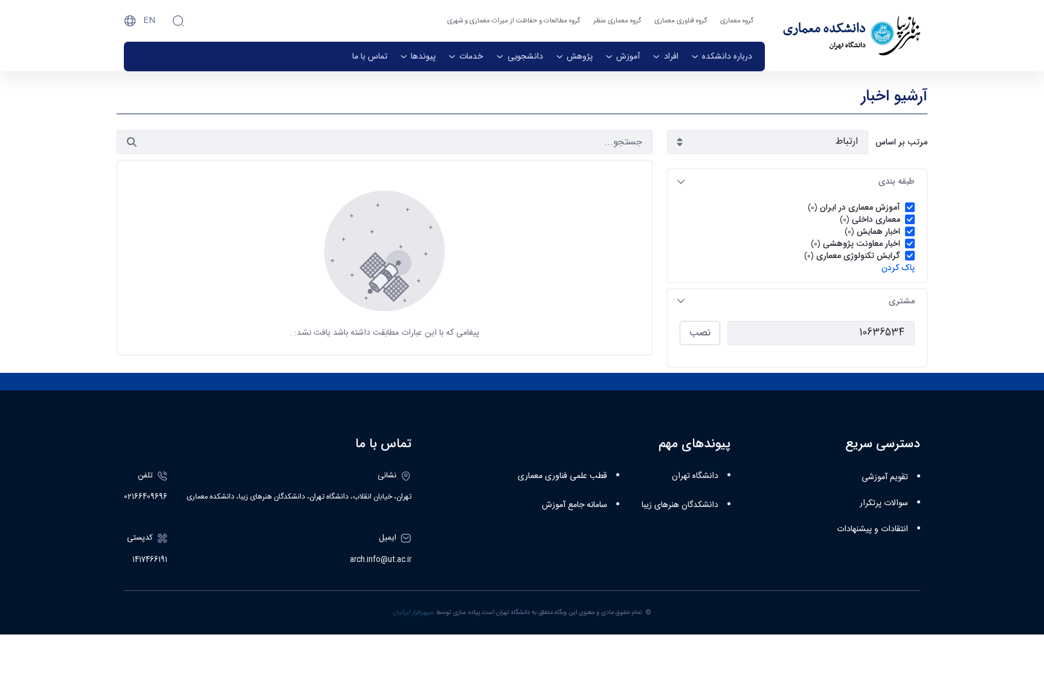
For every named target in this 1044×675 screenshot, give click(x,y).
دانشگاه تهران (695, 476)
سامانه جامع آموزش (574, 505)
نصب (699, 332)
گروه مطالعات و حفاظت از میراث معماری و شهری (513, 21)
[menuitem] (721, 56)
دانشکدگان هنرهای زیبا (680, 505)
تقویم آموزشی (885, 477)
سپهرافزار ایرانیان (413, 612)
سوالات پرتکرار (884, 503)
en (149, 20)
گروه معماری (736, 21)
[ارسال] (131, 142)
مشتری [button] (902, 301)
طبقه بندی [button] (896, 181)
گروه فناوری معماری (680, 21)
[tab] (797, 181)
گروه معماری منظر (617, 21)
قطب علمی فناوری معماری (562, 476)
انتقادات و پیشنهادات (872, 529)
